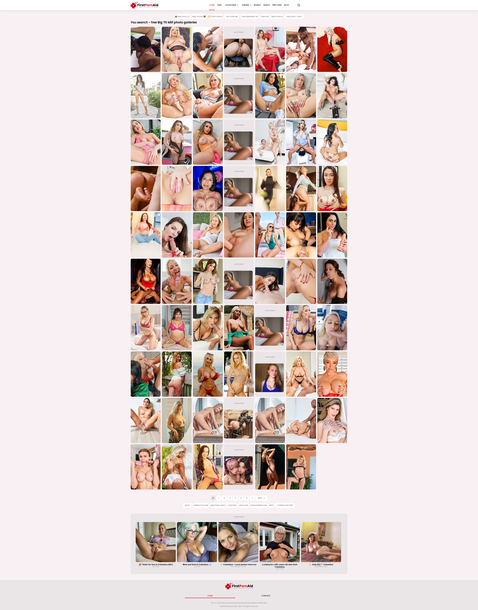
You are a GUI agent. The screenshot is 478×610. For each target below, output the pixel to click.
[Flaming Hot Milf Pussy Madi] (146, 234)
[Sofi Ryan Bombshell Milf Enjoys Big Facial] (270, 281)
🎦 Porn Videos (215, 16)
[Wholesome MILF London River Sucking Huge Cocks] (146, 374)
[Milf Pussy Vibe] (208, 95)
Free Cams (277, 5)
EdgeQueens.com (259, 505)
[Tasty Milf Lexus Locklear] (239, 374)
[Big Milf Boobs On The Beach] (208, 374)
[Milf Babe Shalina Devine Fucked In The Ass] (146, 188)
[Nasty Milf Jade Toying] (146, 420)
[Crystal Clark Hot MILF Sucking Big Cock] (146, 327)
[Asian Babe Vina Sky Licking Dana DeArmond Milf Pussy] (301, 188)
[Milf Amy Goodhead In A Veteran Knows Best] (177, 49)
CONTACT (266, 595)
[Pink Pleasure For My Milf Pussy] (208, 142)
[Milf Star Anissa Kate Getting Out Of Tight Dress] (301, 281)
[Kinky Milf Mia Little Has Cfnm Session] (301, 234)
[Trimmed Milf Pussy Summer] (270, 95)
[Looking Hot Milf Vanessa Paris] (332, 420)
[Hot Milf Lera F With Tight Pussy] (208, 420)
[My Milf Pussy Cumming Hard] (332, 188)
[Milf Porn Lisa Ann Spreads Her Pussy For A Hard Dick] (146, 281)
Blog (286, 5)
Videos (266, 5)
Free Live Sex (197, 16)
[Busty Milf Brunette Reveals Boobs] (332, 142)
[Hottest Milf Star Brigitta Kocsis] (332, 49)
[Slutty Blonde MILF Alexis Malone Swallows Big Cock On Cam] (177, 281)
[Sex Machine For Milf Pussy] (332, 95)
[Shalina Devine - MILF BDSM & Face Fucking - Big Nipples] (270, 188)
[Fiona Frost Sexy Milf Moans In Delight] (177, 234)
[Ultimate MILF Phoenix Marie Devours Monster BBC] (301, 420)
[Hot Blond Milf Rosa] (270, 466)
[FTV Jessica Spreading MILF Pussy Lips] (177, 188)
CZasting (232, 505)
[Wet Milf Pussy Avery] (239, 234)
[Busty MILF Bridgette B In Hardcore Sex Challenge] (208, 327)
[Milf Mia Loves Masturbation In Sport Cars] (177, 142)
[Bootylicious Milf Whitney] (177, 374)
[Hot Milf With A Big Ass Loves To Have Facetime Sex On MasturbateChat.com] (332, 327)
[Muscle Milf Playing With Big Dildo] (332, 234)
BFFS (271, 505)
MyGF (187, 505)
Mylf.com (243, 505)
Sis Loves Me (232, 16)
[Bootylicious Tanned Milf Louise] (239, 327)
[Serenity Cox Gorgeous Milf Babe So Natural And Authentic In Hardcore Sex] (270, 234)
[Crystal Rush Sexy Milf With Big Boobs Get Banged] (301, 327)
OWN (219, 5)
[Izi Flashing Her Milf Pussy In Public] (146, 95)
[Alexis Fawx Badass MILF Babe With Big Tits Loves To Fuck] (332, 281)
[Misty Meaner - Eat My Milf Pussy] (301, 142)
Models (257, 5)
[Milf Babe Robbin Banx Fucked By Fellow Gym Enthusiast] (270, 142)
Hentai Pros (277, 16)
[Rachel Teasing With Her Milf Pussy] (208, 234)
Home (211, 5)
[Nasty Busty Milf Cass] (332, 374)
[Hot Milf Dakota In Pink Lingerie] (177, 327)
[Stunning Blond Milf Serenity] (301, 466)
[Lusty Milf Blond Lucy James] (177, 466)
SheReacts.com (201, 505)
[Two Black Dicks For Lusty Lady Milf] (208, 49)
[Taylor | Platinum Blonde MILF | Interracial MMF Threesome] (301, 374)
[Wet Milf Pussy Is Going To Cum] (177, 95)
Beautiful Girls (218, 505)
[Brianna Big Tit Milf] (208, 281)
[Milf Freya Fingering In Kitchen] (208, 466)
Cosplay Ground (285, 505)
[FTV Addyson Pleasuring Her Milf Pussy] (146, 142)
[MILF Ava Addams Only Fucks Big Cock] (146, 49)
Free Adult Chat (294, 16)
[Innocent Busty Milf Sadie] (177, 420)
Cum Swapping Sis (249, 16)
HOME (210, 595)
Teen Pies (265, 16)
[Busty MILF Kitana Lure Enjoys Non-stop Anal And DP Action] (146, 466)
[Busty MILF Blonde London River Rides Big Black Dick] (301, 49)
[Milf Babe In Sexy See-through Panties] (301, 95)
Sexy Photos (183, 16)
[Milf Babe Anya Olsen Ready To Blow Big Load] (270, 49)
